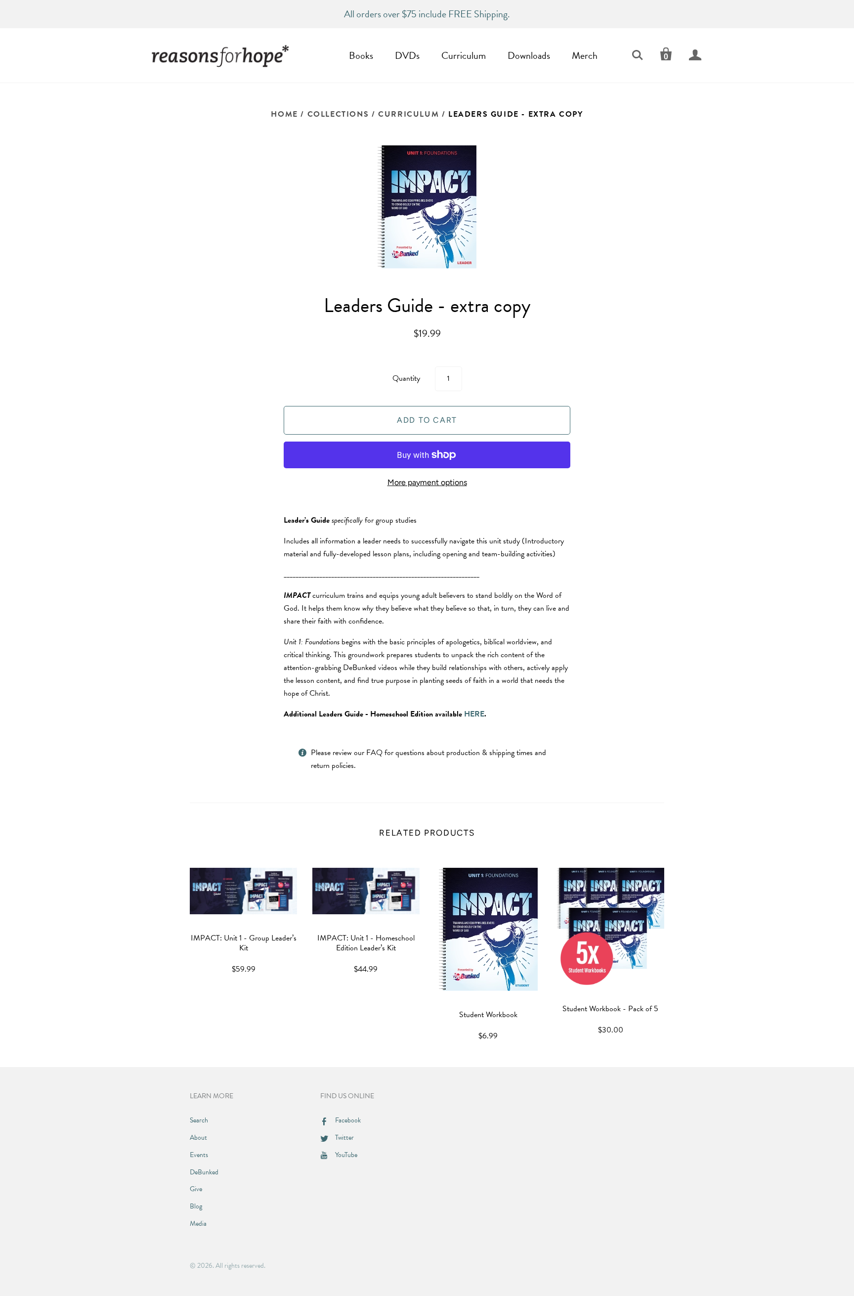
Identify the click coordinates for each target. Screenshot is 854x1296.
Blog (196, 1206)
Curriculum (463, 55)
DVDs (407, 55)
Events (199, 1155)
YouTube (346, 1155)
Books (361, 55)
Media (198, 1223)
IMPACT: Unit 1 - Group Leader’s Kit (244, 943)
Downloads (529, 55)
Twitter (344, 1137)
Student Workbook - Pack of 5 (610, 1009)
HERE (474, 714)
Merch (585, 55)
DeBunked (204, 1172)
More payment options (427, 482)
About (198, 1137)
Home (284, 114)
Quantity (406, 378)
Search (199, 1120)
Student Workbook (488, 1015)
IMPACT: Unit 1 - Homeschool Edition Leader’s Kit (366, 943)
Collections (338, 114)
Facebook (348, 1120)
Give (196, 1189)
